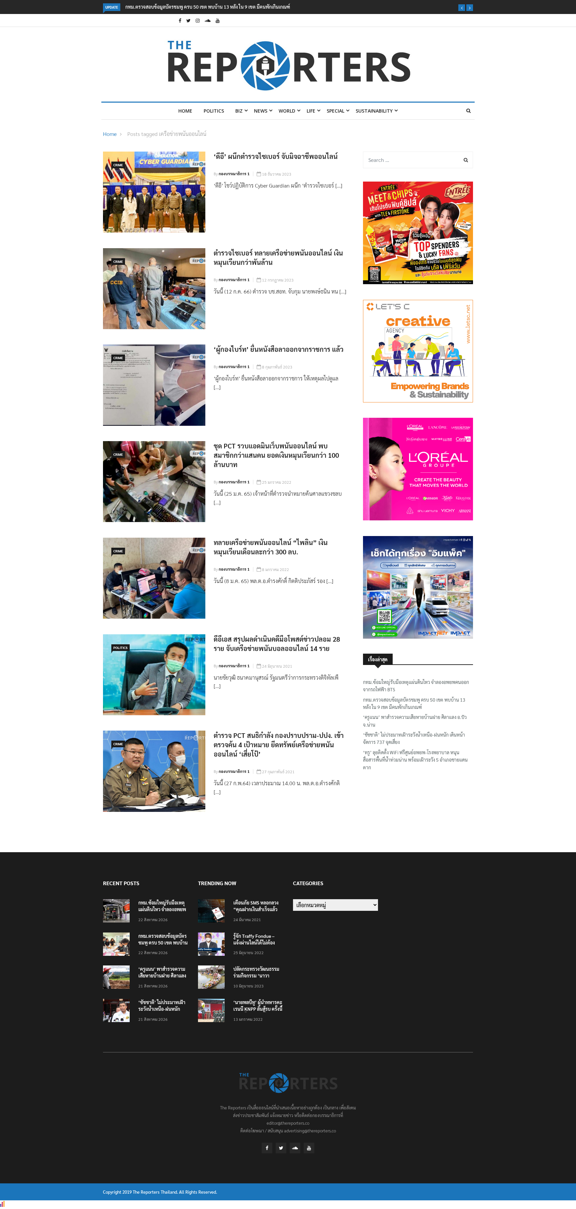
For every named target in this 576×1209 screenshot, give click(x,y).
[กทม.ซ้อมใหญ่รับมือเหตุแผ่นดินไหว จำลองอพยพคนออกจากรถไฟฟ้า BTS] (118, 912)
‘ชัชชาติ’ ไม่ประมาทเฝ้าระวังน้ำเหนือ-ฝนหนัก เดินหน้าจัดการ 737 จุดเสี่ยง (414, 738)
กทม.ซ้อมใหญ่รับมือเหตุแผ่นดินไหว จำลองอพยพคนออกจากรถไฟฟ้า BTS (416, 685)
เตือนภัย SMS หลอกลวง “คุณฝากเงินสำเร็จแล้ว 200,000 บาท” (256, 909)
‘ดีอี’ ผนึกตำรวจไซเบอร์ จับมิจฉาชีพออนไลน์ (276, 156)
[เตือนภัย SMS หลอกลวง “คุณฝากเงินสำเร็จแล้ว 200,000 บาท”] (213, 912)
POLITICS (214, 111)
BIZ (239, 111)
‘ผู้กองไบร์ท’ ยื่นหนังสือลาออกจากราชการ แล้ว (279, 349)
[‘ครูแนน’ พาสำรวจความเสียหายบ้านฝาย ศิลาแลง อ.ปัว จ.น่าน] (118, 978)
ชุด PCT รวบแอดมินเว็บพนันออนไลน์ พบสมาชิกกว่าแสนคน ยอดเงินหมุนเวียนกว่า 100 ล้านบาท (276, 455)
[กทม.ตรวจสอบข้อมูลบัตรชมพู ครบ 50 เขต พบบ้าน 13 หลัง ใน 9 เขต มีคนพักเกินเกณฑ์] (118, 945)
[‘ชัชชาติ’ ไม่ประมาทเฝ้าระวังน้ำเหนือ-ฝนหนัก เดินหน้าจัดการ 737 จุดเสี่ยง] (118, 1011)
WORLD (287, 111)
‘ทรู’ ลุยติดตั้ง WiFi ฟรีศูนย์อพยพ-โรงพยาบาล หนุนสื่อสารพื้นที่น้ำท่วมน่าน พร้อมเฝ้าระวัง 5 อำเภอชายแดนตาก (415, 759)
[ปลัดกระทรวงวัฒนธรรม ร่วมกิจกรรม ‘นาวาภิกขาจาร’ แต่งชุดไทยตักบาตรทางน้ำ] (213, 978)
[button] (461, 7)
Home (185, 111)
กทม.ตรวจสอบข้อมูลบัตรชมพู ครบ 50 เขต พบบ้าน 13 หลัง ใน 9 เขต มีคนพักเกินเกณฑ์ (207, 7)
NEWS (260, 111)
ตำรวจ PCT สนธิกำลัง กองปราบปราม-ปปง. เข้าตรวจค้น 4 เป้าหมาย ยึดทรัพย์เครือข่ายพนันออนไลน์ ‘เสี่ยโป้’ (279, 744)
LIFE (311, 111)
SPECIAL (335, 111)
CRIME (118, 165)
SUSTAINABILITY (374, 111)
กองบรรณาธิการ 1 (234, 173)
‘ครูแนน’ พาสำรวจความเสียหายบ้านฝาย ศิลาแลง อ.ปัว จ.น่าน (415, 720)
